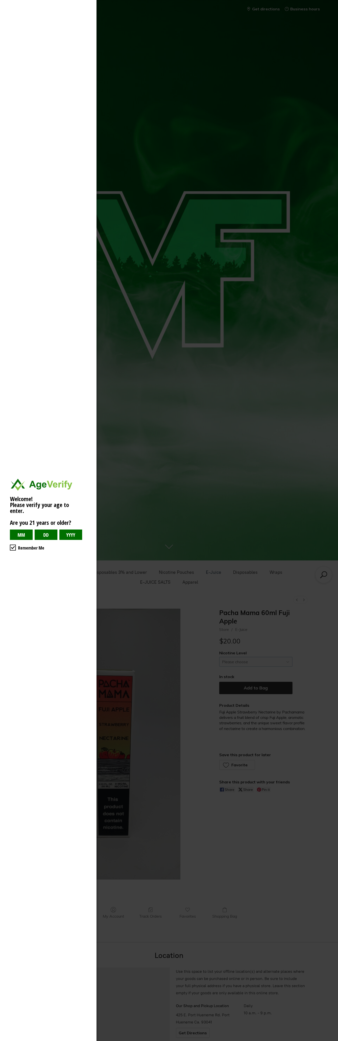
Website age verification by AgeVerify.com (332, 1040)
